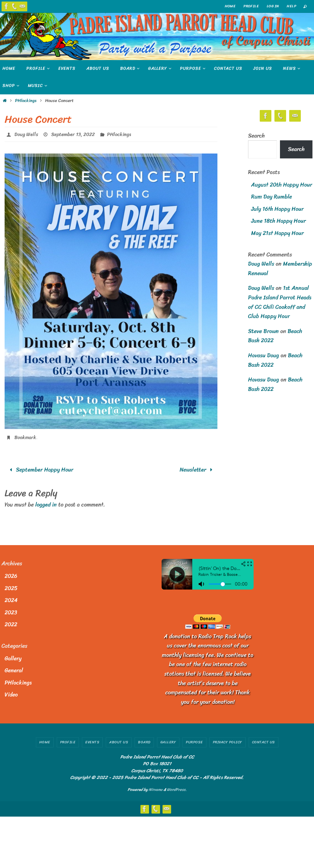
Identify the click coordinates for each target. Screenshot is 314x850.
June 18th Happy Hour (278, 221)
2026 (11, 573)
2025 (11, 585)
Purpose (194, 738)
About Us (118, 738)
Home (44, 738)
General (14, 667)
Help (291, 6)
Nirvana (156, 786)
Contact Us (263, 738)
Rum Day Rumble (271, 197)
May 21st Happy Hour (277, 233)
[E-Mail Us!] (22, 6)
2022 (11, 621)
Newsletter (194, 466)
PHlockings (25, 100)
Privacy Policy (227, 738)
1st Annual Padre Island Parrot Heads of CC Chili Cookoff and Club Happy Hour (279, 302)
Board (144, 738)
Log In (273, 6)
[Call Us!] (14, 6)
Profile (251, 6)
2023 (11, 609)
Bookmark (25, 435)
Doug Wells (26, 133)
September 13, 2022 (73, 133)
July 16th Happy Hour (277, 209)
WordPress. (177, 786)
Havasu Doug (263, 355)
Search (256, 136)
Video (11, 691)
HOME (230, 6)
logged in (46, 501)
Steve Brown (263, 331)
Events (92, 738)
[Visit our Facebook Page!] (6, 6)
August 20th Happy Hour (281, 185)
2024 (11, 597)
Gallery (13, 655)
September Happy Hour (43, 466)
